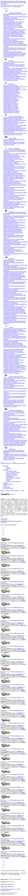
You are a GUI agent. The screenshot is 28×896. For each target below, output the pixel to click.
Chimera (22, 161)
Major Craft (11, 337)
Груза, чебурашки (7, 149)
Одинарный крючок (8, 184)
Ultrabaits (5, 226)
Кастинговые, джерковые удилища (12, 336)
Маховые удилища (7, 357)
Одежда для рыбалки (8, 441)
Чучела (14, 411)
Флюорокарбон (7, 122)
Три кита (13, 27)
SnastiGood (11, 286)
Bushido (9, 23)
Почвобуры (6, 445)
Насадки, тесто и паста (9, 239)
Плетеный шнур (7, 120)
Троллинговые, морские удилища (11, 345)
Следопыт (18, 380)
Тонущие (15, 249)
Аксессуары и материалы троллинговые (13, 29)
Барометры (6, 429)
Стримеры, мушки (7, 274)
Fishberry (10, 247)
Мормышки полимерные (9, 279)
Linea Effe (5, 112)
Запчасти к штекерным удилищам (18, 366)
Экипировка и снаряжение (15, 410)
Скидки (8, 480)
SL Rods (17, 1)
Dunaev (17, 227)
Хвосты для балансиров (9, 315)
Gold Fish (9, 97)
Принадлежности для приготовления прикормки (15, 216)
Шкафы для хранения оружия (10, 391)
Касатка (23, 380)
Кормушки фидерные (14, 166)
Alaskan (9, 415)
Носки (25, 441)
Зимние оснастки (7, 156)
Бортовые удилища (8, 359)
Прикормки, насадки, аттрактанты (17, 212)
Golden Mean (20, 41)
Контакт (5, 162)
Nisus (26, 455)
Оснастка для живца (8, 207)
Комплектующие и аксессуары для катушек (14, 64)
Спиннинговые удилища (9, 328)
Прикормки (6, 222)
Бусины (9, 199)
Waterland (20, 276)
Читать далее (4, 518)
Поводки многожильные (17, 174)
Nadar (22, 318)
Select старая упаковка (18, 297)
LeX (4, 317)
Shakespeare (6, 91)
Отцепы (5, 38)
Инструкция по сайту (11, 471)
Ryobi (17, 62)
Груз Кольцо (11, 151)
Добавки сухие (7, 225)
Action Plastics (11, 299)
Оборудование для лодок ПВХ (16, 143)
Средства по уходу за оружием (16, 412)
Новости (5, 482)
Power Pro (14, 120)
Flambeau (18, 378)
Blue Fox (13, 260)
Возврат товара (10, 476)
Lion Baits (22, 32)
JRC (4, 102)
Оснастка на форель (8, 164)
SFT (4, 221)
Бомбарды (5, 187)
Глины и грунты (7, 232)
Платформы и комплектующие (11, 424)
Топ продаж (9, 479)
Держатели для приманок (9, 195)
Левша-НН (18, 309)
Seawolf (22, 178)
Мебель (10, 433)
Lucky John (6, 111)
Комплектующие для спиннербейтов (12, 282)
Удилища (11, 327)
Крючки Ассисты (18, 184)
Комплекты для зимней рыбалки (11, 86)
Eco (24, 352)
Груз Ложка (18, 151)
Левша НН (6, 157)
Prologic (9, 33)
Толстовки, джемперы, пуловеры (11, 442)
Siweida (15, 16)
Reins (4, 54)
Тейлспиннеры (7, 318)
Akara (8, 24)
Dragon (5, 80)
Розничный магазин (9, 1)
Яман (4, 18)
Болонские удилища (8, 354)
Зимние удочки (7, 352)
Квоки (5, 24)
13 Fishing (5, 99)
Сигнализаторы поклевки (9, 21)
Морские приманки (8, 291)
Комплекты (11, 84)
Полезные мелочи (7, 41)
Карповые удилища (8, 340)
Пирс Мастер (22, 38)
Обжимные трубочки (8, 181)
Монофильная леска (8, 117)
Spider (5, 266)
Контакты (8, 468)
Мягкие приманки (7, 297)
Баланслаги (6, 293)
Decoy (18, 195)
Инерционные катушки (9, 68)
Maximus (12, 54)
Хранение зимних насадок (9, 388)
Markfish (15, 217)
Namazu (17, 68)
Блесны (5, 260)
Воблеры (5, 295)
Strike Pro (22, 122)
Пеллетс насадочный (13, 230)
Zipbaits (13, 295)
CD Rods (5, 330)
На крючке (6, 217)
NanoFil (5, 128)
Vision (9, 36)
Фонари (5, 458)
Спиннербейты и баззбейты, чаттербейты (13, 267)
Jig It (10, 293)
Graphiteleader (17, 337)
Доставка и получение (11, 475)
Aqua (9, 278)
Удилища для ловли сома (9, 349)
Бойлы (5, 249)
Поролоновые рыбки (8, 306)
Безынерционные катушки (10, 73)
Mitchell (5, 75)
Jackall (9, 295)
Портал (2, 1)
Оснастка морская (7, 204)
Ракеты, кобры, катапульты (10, 241)
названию (3, 521)
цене (6, 521)
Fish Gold (10, 38)
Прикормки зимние (14, 222)
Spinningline (15, 38)
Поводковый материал (9, 175)
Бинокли (5, 440)
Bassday (20, 153)
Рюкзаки (5, 383)
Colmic (24, 133)
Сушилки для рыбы (8, 427)
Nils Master (18, 260)
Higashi (5, 97)
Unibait (20, 225)
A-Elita (18, 27)
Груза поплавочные (17, 149)
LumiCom (22, 265)
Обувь (4, 415)
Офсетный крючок (12, 183)
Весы (4, 14)
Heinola (17, 431)
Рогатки (5, 213)
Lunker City (17, 299)
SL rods (8, 54)
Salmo (15, 45)
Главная (2, 889)
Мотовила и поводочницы (9, 400)
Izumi (20, 304)
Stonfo (16, 14)
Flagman (20, 19)
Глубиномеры (6, 19)
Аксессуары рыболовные (15, 12)
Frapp (15, 286)
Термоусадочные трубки (9, 201)
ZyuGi (5, 171)
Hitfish (21, 195)
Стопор (5, 199)
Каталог (7, 889)
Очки (4, 419)
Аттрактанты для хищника (10, 219)
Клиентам (5, 469)
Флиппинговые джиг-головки (10, 158)
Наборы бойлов (20, 251)
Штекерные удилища (8, 371)
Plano (25, 378)
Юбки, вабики (6, 262)
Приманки (11, 258)
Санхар (24, 271)
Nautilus (13, 33)
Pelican (23, 225)
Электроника (12, 449)
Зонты (10, 435)
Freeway (19, 156)
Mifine (22, 207)
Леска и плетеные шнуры (15, 116)
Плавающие (10, 249)
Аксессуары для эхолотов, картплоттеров (13, 450)
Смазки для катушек (8, 76)
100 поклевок (14, 225)
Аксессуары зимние (8, 16)
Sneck (18, 178)
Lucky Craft (15, 153)
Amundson (5, 95)
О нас (7, 467)
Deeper (17, 451)
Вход (23, 5)
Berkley (20, 14)
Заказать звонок (4, 463)
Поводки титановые (13, 173)
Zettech (24, 153)
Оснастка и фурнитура (14, 148)
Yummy (19, 322)
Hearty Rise (16, 283)
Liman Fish (24, 16)
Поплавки (5, 190)
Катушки (11, 60)
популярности (11, 521)
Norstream (16, 117)
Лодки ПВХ (6, 139)
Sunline (13, 122)
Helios (25, 315)
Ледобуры (5, 431)
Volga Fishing (4, 3)
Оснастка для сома (8, 161)
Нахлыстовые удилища (9, 343)
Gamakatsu (21, 117)
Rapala (13, 14)
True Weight (6, 273)
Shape (26, 265)
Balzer (8, 126)
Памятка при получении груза (13, 481)
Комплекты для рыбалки (9, 89)
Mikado (5, 110)
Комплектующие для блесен (10, 276)
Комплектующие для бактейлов (11, 288)
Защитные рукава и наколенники (14, 443)
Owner (15, 178)
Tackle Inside (6, 2)
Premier (5, 103)
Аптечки (5, 418)
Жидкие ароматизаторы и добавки (11, 235)
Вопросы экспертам (8, 484)
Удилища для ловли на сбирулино (11, 362)
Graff (24, 422)
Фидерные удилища (8, 331)
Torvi (18, 415)
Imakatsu (13, 269)
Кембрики (22, 197)
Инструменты (21, 55)
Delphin (15, 161)
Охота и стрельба (7, 411)
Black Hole (22, 345)
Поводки (5, 173)
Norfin (12, 415)
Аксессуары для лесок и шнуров (11, 133)
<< (4, 527)
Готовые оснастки (7, 153)
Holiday (23, 383)
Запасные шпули (7, 62)
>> (4, 535)
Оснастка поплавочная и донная (11, 197)
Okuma (14, 62)
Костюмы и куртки (19, 441)
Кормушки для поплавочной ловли (15, 168)
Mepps (9, 260)
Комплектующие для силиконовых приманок (14, 321)
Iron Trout (23, 164)
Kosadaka (8, 14)
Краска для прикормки (9, 227)
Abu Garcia (9, 65)
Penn (23, 62)
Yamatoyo (24, 120)
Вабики (13, 262)
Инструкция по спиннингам (13, 477)
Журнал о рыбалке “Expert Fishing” (18, 2)
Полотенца (6, 437)
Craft (14, 454)
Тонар (9, 27)
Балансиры (6, 301)
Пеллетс (5, 230)
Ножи (16, 55)
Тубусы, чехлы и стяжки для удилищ (12, 396)
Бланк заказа (6, 486)
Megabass (5, 42)
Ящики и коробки (7, 378)
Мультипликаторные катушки (10, 71)
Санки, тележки (7, 380)
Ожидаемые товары (8, 488)
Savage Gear (10, 31)
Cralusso (16, 19)
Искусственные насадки (9, 309)
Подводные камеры (8, 454)
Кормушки (6, 166)
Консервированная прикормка (10, 253)
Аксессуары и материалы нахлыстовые (13, 34)
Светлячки (14, 199)
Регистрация (4, 6)
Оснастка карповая (8, 192)
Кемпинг (5, 433)
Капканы (18, 411)
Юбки (16, 262)
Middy (8, 45)
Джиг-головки (7, 170)
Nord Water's (19, 279)
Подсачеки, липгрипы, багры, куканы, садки (14, 47)
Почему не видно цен (11, 473)
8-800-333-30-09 (17, 6)
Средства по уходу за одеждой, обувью (12, 422)
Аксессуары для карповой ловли (11, 32)
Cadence (5, 108)
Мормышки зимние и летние (10, 271)
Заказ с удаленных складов (12, 472)
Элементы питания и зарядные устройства (13, 455)
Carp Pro (25, 130)
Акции (5, 485)
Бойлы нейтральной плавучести (12, 250)
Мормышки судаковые (9, 265)
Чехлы (5, 402)
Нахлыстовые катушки (9, 78)
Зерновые (5, 247)
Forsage (5, 104)
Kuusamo (22, 301)
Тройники (19, 183)
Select (24, 195)
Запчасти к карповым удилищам (11, 367)
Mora (10, 431)
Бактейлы (5, 286)
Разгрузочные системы (9, 405)
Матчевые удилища (8, 333)
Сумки (5, 385)
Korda (22, 21)
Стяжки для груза (7, 393)
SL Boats (12, 139)
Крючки (5, 183)
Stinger (5, 23)
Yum (18, 219)
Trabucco (12, 45)
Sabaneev (15, 49)
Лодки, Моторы (13, 138)
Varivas (5, 121)
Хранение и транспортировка (16, 376)
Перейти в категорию (11, 18)
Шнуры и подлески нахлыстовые (11, 125)
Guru (23, 19)
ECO (23, 187)
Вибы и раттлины (7, 304)
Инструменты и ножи (8, 55)
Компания (5, 466)
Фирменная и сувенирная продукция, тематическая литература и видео (12, 52)
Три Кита (14, 41)
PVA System (6, 244)
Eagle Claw (6, 77)
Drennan (5, 335)
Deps (4, 406)
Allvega (9, 229)
